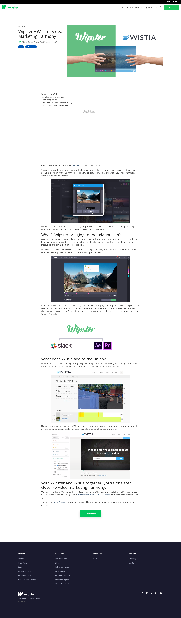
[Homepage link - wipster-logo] (26, 595)
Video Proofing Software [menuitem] (27, 580)
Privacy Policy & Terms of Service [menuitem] (29, 598)
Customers (134, 7)
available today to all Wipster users (94, 494)
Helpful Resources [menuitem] (62, 567)
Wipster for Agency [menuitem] (62, 580)
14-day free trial (60, 502)
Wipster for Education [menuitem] (63, 584)
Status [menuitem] (94, 559)
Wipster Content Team (30, 42)
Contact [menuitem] (132, 563)
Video (21, 47)
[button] (142, 593)
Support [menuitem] (175, 1)
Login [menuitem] (168, 1)
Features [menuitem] (21, 559)
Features (125, 7)
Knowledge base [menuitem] (61, 559)
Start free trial (91, 513)
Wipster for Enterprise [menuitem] (63, 575)
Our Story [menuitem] (132, 559)
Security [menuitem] (21, 567)
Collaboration (31, 47)
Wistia (76, 165)
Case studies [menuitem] (60, 571)
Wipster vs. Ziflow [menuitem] (24, 575)
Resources (152, 7)
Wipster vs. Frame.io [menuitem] (25, 571)
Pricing (144, 7)
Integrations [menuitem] (22, 563)
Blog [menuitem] (57, 563)
